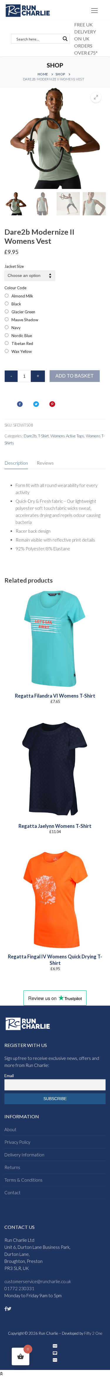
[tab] (16, 463)
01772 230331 (19, 1288)
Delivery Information (24, 1154)
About (10, 1129)
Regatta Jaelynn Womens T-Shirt (55, 826)
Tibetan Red (22, 343)
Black (16, 304)
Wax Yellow (21, 351)
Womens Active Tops (67, 436)
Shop (60, 74)
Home (43, 74)
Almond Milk (22, 296)
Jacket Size (14, 266)
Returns (12, 1167)
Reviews (45, 463)
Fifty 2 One (93, 1333)
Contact (12, 1192)
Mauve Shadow (24, 319)
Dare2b (30, 436)
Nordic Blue (21, 335)
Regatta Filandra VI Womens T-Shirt (55, 696)
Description (16, 463)
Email (9, 1075)
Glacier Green (23, 311)
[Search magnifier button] (65, 39)
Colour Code (15, 287)
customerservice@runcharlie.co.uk (37, 1281)
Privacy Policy (17, 1142)
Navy (16, 327)
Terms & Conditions (23, 1180)
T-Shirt (43, 436)
